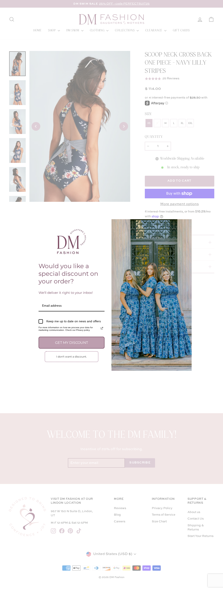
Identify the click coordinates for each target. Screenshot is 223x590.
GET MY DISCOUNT (71, 343)
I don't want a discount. (71, 356)
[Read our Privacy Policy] (102, 328)
